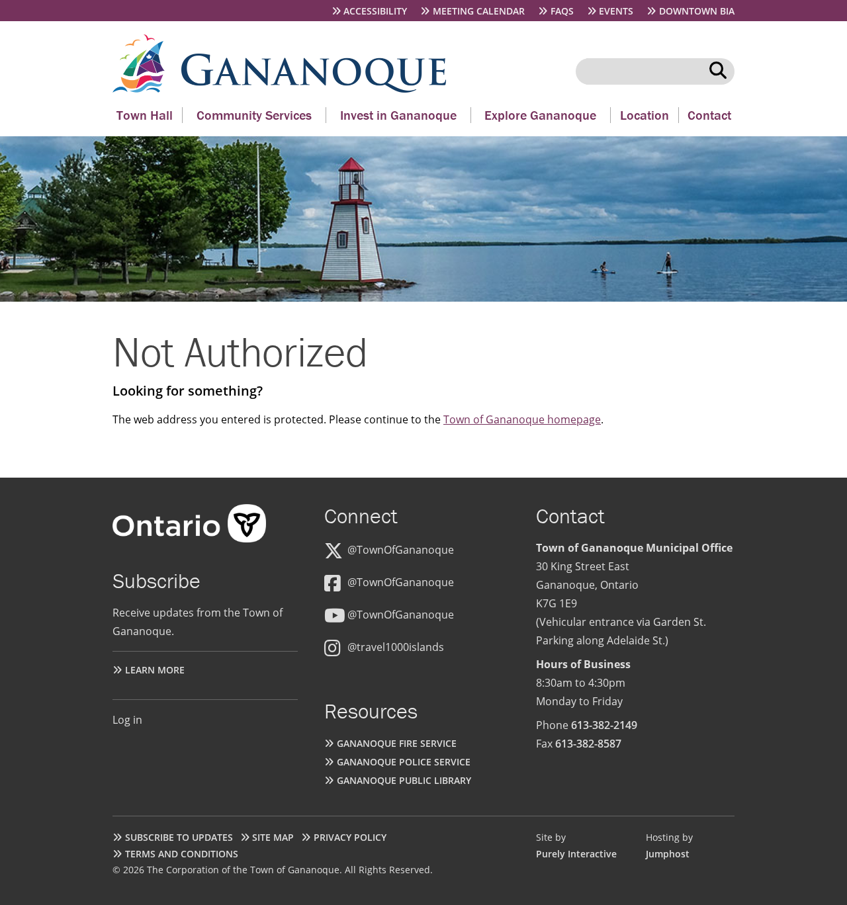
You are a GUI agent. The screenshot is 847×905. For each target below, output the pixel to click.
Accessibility (375, 11)
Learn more (155, 670)
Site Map (273, 837)
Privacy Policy (350, 837)
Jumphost (668, 853)
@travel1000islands (395, 647)
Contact (709, 115)
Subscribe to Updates (179, 837)
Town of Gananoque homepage (522, 419)
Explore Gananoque (540, 115)
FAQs (562, 11)
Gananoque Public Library (404, 780)
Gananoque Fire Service (397, 743)
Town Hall (144, 115)
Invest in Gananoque (398, 115)
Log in (127, 719)
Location (644, 115)
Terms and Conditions (181, 853)
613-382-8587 (588, 743)
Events (616, 11)
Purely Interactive (576, 853)
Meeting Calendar (479, 11)
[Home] (146, 88)
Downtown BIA (697, 11)
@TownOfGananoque (400, 549)
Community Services (254, 115)
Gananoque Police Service (403, 761)
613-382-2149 (604, 725)
